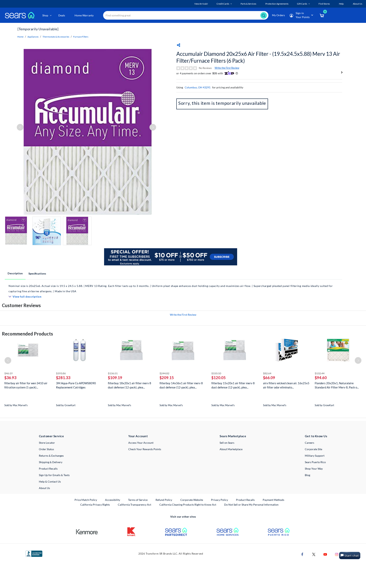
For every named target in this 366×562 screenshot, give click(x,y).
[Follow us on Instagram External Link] (336, 554)
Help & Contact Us (50, 481)
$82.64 (267, 373)
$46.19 (8, 373)
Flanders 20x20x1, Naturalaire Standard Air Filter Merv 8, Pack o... (337, 385)
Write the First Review (227, 67)
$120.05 (218, 377)
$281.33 (63, 377)
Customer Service (51, 436)
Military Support (314, 455)
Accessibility (112, 499)
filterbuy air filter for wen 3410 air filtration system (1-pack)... (25, 385)
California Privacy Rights (95, 504)
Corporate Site (313, 449)
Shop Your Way (314, 468)
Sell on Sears (227, 442)
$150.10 (216, 373)
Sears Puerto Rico (315, 462)
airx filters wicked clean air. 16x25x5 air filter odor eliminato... (286, 385)
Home (20, 36)
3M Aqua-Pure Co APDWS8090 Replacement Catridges (76, 385)
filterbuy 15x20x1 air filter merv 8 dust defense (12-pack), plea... (233, 385)
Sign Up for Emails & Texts (54, 475)
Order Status (46, 449)
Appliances (33, 36)
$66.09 (269, 377)
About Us (44, 488)
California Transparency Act (134, 504)
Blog (307, 475)
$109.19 (115, 377)
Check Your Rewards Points (144, 449)
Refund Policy (164, 499)
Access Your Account (140, 442)
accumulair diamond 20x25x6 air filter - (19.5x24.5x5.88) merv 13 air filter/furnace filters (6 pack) (258, 57)
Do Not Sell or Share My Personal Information (251, 504)
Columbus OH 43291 (197, 87)
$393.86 (61, 373)
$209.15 (167, 377)
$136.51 (113, 373)
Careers (309, 442)
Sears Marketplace (233, 436)
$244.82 (164, 373)
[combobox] (185, 15)
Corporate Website (191, 499)
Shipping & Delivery (50, 462)
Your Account (138, 436)
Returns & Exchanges (51, 455)
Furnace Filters (80, 36)
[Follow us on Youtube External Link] (325, 554)
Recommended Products (27, 333)
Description (15, 273)
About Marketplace (231, 449)
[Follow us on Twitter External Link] (314, 554)
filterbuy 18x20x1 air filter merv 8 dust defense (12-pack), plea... (129, 385)
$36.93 (10, 377)
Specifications (37, 273)
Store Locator (47, 442)
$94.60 (321, 377)
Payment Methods (273, 499)
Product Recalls (48, 468)
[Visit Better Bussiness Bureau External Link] (34, 553)
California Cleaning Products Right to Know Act (187, 504)
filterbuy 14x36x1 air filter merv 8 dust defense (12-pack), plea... (181, 385)
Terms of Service (138, 499)
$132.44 (319, 373)
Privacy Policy (219, 499)
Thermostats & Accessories (56, 36)
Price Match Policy (86, 499)
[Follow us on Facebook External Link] (302, 554)
